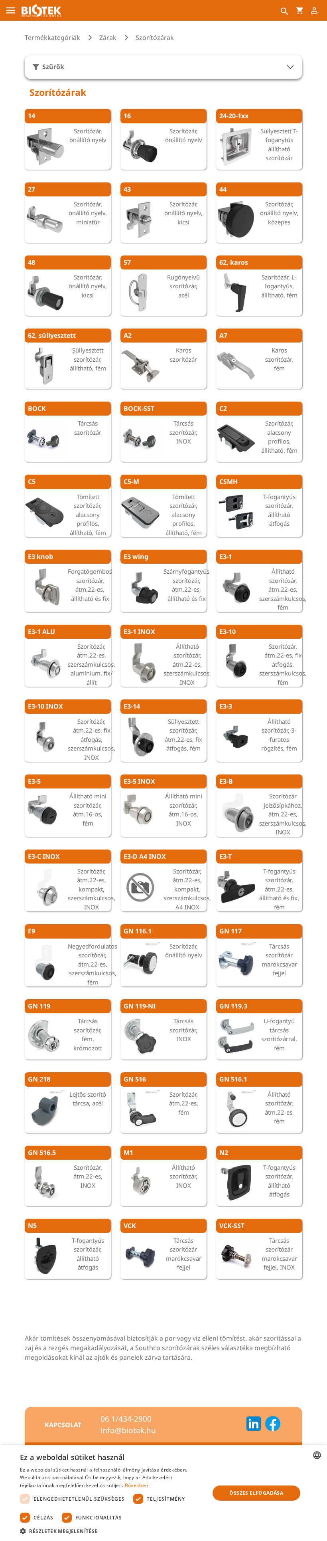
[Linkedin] (253, 1425)
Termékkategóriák (52, 37)
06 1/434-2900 (126, 1419)
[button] (112, 1531)
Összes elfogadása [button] (256, 1493)
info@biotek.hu (128, 1430)
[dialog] (163, 1493)
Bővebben (136, 1485)
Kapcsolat (63, 1424)
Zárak (107, 37)
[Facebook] (272, 1425)
